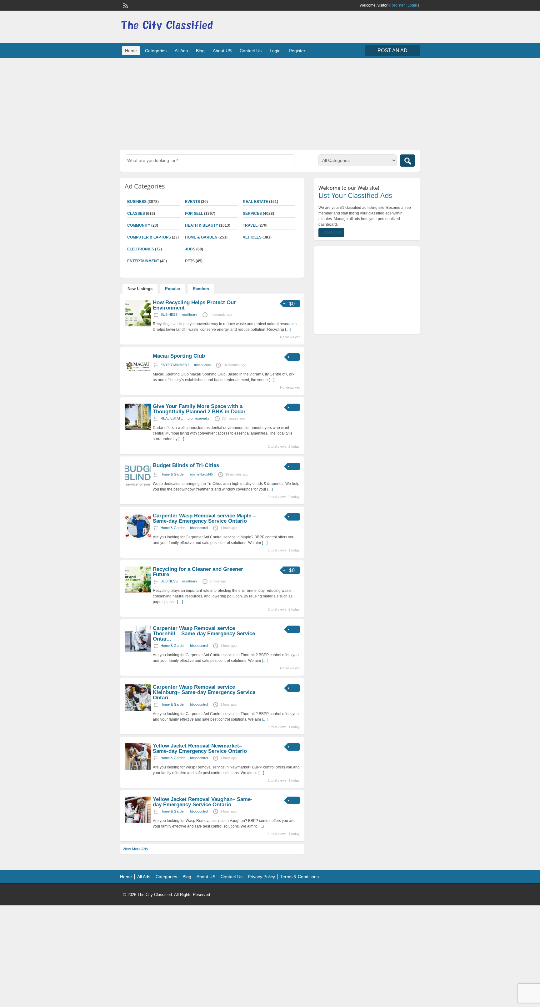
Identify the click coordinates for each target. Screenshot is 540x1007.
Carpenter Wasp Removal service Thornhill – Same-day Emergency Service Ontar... (204, 633)
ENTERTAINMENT (143, 261)
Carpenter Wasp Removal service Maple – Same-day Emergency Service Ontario (204, 518)
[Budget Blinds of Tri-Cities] (138, 488)
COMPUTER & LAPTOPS (149, 237)
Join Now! (331, 232)
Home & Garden (201, 237)
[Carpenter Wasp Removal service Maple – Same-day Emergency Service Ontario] (138, 538)
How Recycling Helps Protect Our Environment (194, 305)
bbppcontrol (199, 528)
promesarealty (198, 418)
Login (412, 5)
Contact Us (251, 50)
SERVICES (252, 213)
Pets (190, 261)
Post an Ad (393, 50)
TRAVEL (250, 225)
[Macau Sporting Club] (138, 378)
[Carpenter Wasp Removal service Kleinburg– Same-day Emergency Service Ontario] (138, 709)
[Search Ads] (407, 160)
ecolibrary (189, 314)
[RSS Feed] (125, 5)
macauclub (202, 365)
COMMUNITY (138, 225)
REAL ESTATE (255, 201)
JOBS (190, 249)
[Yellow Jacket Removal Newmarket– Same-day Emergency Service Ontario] (138, 768)
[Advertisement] (270, 103)
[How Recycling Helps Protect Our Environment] (138, 325)
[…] (288, 329)
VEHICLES (252, 237)
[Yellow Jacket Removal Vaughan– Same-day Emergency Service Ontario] (138, 822)
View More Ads (135, 849)
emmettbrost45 (201, 474)
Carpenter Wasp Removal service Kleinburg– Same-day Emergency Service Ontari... (204, 692)
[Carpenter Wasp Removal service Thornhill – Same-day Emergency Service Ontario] (138, 651)
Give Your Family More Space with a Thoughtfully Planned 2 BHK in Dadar (199, 409)
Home (131, 50)
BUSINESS (137, 201)
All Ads (181, 50)
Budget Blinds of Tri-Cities (186, 465)
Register (397, 5)
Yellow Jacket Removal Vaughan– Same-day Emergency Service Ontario (202, 802)
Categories (156, 50)
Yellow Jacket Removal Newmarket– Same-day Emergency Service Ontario (200, 748)
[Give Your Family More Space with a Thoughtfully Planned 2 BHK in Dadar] (138, 429)
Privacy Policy (261, 876)
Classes (136, 213)
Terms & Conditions (299, 876)
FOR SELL (194, 213)
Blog (200, 50)
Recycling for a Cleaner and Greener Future (198, 571)
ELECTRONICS (140, 249)
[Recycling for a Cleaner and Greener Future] (138, 592)
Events (192, 201)
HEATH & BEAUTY (201, 225)
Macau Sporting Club (179, 356)
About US (222, 50)
